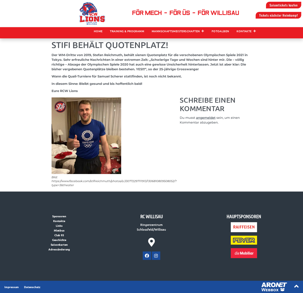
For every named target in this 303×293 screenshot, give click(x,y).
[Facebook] (147, 255)
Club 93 (59, 235)
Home (98, 31)
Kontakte (244, 31)
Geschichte (59, 240)
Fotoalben (220, 31)
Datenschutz (32, 287)
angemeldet (206, 118)
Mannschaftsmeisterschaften (176, 31)
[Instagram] (156, 255)
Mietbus (59, 230)
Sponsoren (59, 216)
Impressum (11, 287)
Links (59, 225)
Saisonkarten (59, 244)
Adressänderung (59, 249)
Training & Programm (127, 31)
